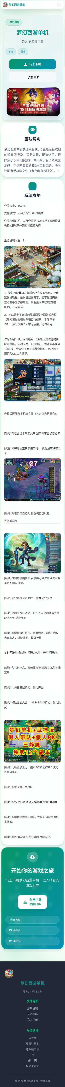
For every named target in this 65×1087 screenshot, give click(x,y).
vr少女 (32, 1038)
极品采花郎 (32, 1066)
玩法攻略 (32, 1014)
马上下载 (32, 1019)
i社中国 (32, 1060)
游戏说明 (32, 1008)
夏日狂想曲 (32, 1043)
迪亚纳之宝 (32, 1049)
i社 (32, 1055)
